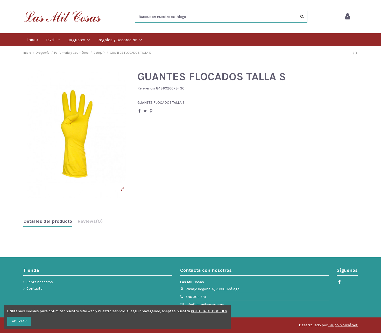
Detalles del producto (47, 221)
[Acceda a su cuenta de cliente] (347, 16)
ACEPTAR (19, 321)
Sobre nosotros (39, 282)
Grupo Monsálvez (343, 325)
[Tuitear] (145, 111)
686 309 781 (196, 297)
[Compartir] (139, 111)
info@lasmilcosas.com (205, 304)
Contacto (34, 288)
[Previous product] (354, 53)
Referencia (146, 88)
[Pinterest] (151, 111)
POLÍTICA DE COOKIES (209, 311)
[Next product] (357, 53)
